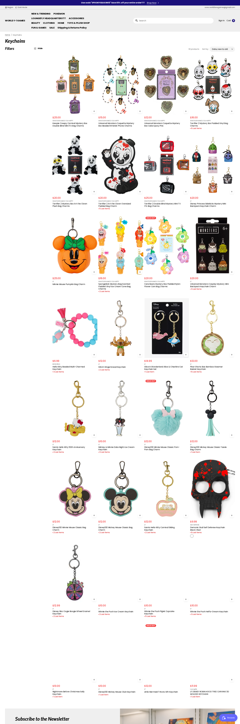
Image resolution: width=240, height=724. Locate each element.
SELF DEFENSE (194, 525)
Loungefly (193, 689)
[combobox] (176, 20)
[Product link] (74, 91)
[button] (9, 7)
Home (7, 35)
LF (190, 201)
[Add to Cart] (94, 111)
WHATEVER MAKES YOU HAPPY (62, 121)
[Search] (135, 20)
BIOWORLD (56, 364)
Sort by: (205, 49)
